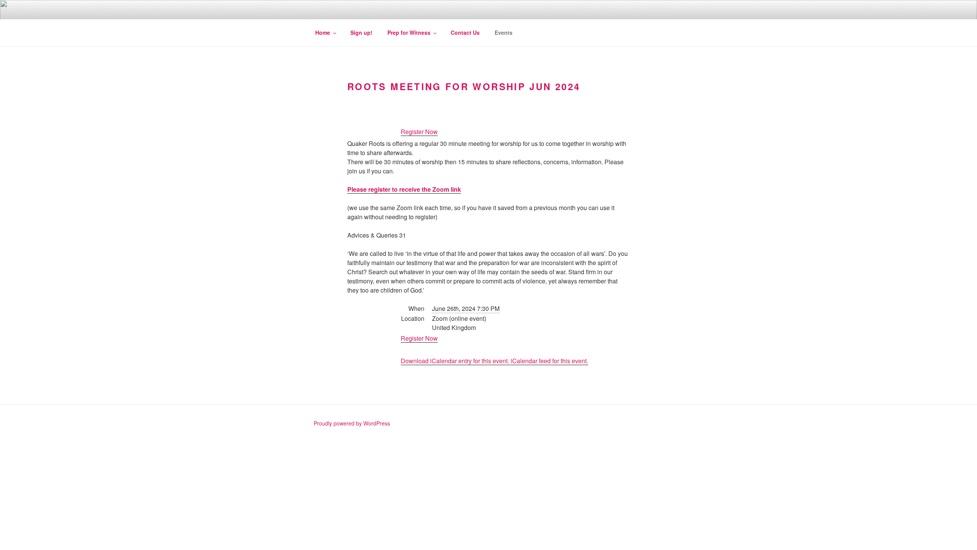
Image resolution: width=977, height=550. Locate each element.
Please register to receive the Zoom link (404, 189)
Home (322, 32)
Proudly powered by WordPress (352, 423)
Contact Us (465, 32)
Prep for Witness (408, 32)
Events (504, 32)
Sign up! (361, 32)
